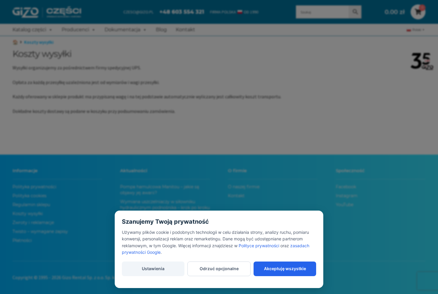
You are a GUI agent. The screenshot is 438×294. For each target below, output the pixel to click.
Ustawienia (153, 268)
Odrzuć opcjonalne (219, 268)
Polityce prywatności (259, 245)
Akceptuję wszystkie (285, 268)
